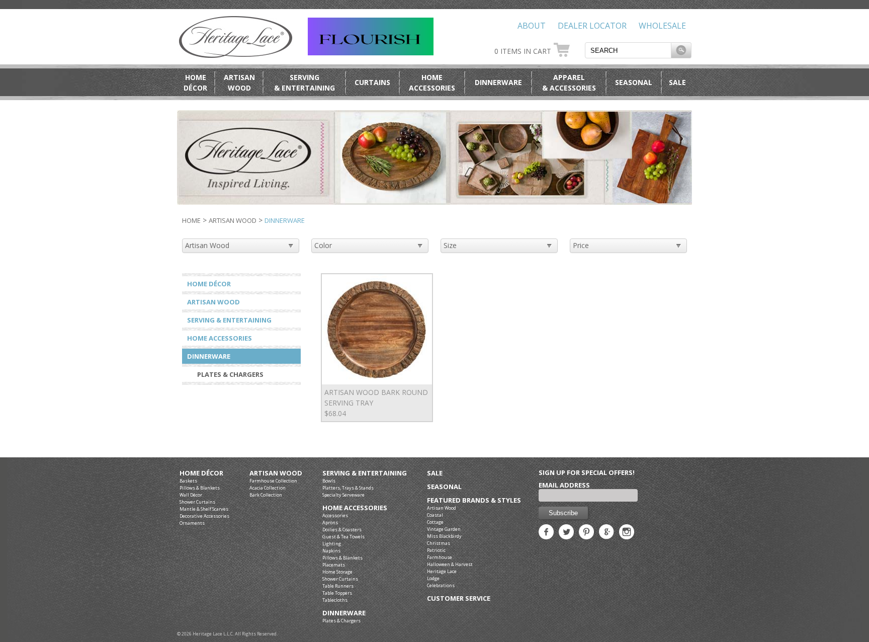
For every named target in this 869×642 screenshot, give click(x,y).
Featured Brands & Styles (474, 500)
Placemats (333, 564)
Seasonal (633, 82)
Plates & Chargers (230, 374)
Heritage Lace (442, 571)
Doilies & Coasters (342, 529)
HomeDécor (195, 82)
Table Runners (338, 586)
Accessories (335, 515)
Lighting (331, 543)
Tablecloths (334, 600)
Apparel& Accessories (569, 82)
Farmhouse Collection (273, 480)
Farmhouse (439, 557)
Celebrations (441, 585)
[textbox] (628, 50)
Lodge (433, 578)
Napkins (331, 550)
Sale (677, 82)
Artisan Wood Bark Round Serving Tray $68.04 (376, 402)
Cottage (435, 522)
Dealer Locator (592, 25)
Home (191, 220)
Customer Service (458, 598)
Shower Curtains (197, 502)
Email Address (564, 485)
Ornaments (192, 523)
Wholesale (662, 25)
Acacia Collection (267, 488)
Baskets (188, 480)
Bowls (328, 480)
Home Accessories (219, 338)
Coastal (435, 515)
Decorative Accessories (204, 516)
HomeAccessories (432, 82)
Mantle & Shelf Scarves (204, 509)
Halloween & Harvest (450, 564)
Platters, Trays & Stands (348, 488)
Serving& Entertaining (304, 82)
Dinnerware (498, 82)
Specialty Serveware (343, 495)
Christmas (438, 543)
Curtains (372, 82)
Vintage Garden (444, 529)
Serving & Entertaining (229, 320)
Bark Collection (265, 495)
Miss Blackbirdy (444, 536)
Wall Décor (191, 495)
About (531, 25)
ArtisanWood (239, 82)
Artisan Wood (232, 220)
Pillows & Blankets (200, 488)
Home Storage (337, 572)
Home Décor (209, 283)
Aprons (330, 522)
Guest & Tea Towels (343, 536)
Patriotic (436, 550)
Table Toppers (337, 593)
